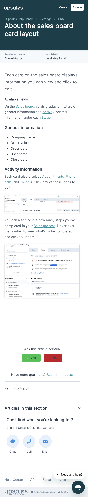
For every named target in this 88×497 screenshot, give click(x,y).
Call (29, 451)
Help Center (14, 480)
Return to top (15, 388)
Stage (46, 117)
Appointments (53, 176)
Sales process (44, 226)
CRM (61, 19)
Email (45, 451)
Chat (12, 451)
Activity (48, 112)
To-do (24, 182)
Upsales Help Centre (20, 19)
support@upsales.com (44, 492)
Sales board (25, 106)
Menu (62, 7)
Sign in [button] (77, 7)
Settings (45, 19)
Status (47, 480)
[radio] (31, 358)
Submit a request (60, 374)
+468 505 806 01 (68, 492)
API (32, 480)
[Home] (13, 9)
